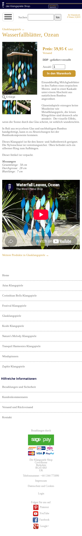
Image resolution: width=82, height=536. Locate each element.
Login (41, 493)
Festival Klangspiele (14, 305)
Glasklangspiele (11, 315)
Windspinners (10, 356)
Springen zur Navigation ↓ (13, 17)
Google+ (44, 526)
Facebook (44, 519)
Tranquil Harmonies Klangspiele (21, 346)
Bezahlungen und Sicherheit (19, 387)
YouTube (44, 513)
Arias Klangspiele (12, 285)
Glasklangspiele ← (13, 29)
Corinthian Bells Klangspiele (19, 295)
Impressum (41, 480)
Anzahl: (48, 66)
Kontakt (7, 417)
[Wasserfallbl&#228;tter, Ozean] (19, 98)
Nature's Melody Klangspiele (19, 336)
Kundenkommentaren (15, 397)
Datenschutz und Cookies (41, 486)
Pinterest (44, 507)
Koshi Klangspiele (13, 326)
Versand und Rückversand (17, 407)
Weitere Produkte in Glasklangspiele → (25, 255)
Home (5, 275)
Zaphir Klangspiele (13, 366)
